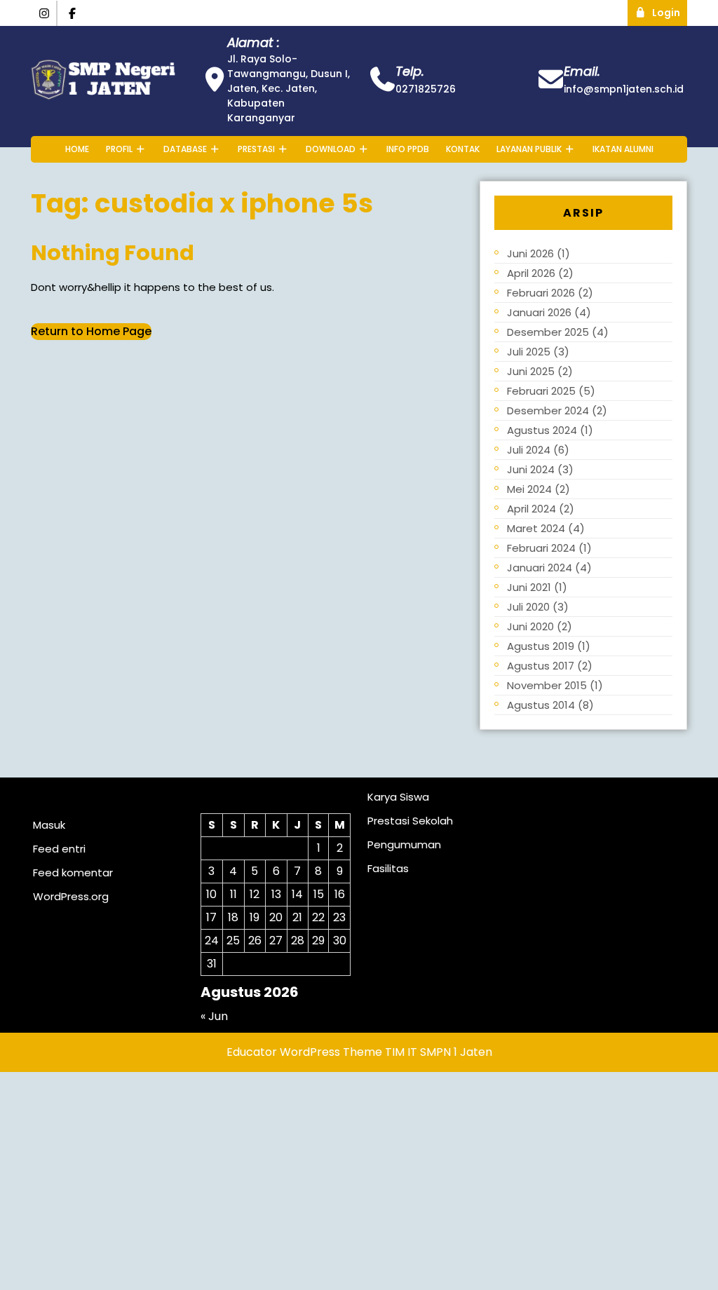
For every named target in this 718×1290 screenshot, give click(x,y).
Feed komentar (73, 872)
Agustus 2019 (540, 646)
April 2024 (531, 508)
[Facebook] (73, 14)
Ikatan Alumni (622, 149)
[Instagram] (44, 14)
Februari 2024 (541, 548)
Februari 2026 (541, 292)
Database (185, 149)
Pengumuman (404, 844)
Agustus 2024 (542, 430)
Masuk (49, 824)
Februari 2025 (541, 390)
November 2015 (547, 685)
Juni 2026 (530, 253)
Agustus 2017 (540, 665)
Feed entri (59, 848)
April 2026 (531, 273)
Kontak (463, 149)
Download (330, 149)
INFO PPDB (407, 149)
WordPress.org (71, 896)
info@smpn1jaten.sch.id (624, 89)
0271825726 (425, 89)
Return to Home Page (91, 331)
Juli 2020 (528, 606)
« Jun (214, 1016)
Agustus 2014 (541, 705)
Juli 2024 (528, 449)
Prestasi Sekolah (410, 820)
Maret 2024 (536, 528)
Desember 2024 (548, 410)
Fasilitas (388, 868)
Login (669, 10)
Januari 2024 (539, 567)
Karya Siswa (398, 796)
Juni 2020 (530, 626)
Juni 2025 (531, 371)
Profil (119, 149)
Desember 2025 (548, 332)
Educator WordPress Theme (304, 1052)
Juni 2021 (529, 587)
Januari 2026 (539, 312)
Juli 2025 (528, 351)
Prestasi (256, 149)
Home (77, 149)
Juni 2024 (531, 469)
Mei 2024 (529, 489)
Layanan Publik (529, 149)
